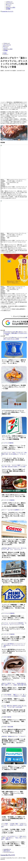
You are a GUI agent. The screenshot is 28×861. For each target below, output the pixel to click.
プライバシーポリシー (8, 852)
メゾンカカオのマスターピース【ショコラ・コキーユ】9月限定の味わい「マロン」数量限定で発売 (14, 412)
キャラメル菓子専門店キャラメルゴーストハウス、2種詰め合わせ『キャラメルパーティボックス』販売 (14, 651)
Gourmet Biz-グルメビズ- (8, 855)
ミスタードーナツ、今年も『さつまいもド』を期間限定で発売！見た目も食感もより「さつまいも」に (13, 460)
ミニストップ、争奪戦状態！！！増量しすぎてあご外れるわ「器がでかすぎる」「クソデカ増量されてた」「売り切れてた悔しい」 (13, 607)
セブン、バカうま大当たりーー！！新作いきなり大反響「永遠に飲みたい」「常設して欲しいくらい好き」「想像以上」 (13, 843)
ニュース (8, 6)
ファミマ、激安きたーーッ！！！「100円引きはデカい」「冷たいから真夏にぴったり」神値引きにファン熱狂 (14, 768)
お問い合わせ (6, 850)
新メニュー (8, 4)
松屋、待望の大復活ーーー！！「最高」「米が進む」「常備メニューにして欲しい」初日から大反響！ (13, 793)
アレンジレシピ (10, 3)
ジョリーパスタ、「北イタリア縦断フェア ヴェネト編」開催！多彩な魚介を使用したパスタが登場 (13, 471)
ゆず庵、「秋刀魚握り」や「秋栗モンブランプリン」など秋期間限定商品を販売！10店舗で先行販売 (13, 818)
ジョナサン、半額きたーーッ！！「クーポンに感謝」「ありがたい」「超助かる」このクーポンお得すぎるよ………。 (13, 447)
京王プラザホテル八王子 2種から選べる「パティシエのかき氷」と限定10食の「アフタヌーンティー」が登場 (15, 333)
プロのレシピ (9, 1)
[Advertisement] (14, 27)
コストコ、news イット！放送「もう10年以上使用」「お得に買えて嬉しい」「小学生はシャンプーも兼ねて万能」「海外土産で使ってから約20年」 (14, 542)
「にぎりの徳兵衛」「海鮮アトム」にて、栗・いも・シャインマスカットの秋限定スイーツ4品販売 (13, 700)
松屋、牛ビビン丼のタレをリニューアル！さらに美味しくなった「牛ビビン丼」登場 (13, 495)
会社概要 (8, 8)
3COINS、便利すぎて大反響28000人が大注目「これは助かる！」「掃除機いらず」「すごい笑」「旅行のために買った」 (13, 731)
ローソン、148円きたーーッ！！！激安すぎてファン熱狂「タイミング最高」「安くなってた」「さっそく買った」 (14, 361)
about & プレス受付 (10, 7)
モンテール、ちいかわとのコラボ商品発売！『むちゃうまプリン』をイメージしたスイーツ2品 (13, 629)
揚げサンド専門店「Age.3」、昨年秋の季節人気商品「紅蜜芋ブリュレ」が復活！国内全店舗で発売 (14, 689)
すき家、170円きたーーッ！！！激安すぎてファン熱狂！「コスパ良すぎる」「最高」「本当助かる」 (14, 721)
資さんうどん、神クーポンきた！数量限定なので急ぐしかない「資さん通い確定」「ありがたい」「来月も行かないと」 (13, 581)
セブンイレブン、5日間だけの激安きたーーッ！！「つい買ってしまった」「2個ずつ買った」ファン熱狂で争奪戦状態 (14, 437)
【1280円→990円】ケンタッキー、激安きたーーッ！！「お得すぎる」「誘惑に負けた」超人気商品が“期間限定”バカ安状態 (14, 504)
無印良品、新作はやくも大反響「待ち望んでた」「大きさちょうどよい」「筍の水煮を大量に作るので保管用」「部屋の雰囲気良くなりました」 (13, 555)
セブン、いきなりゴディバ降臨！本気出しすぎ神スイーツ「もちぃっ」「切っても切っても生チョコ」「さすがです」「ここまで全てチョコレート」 (13, 677)
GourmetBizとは (7, 849)
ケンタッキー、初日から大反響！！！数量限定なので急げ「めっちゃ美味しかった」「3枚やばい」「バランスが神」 (13, 638)
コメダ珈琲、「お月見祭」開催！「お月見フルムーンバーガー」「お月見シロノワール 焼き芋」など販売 (13, 831)
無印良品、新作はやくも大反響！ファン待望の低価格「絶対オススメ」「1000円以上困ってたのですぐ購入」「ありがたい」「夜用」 (13, 742)
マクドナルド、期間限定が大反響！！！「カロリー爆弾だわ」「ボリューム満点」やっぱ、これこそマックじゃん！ (13, 617)
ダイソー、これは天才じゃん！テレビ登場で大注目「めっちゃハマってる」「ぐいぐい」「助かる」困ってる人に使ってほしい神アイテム (13, 515)
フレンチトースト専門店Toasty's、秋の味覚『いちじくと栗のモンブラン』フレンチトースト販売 (14, 387)
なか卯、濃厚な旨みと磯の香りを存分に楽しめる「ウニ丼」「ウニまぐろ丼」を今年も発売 (13, 711)
